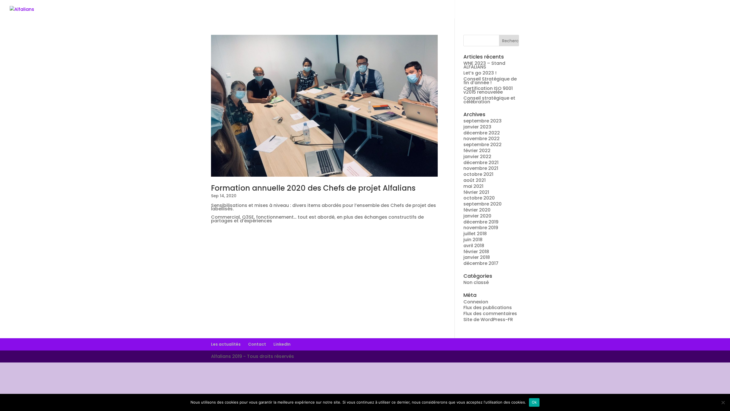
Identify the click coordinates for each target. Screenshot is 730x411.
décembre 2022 (481, 133)
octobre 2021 (478, 174)
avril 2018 (473, 245)
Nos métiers (655, 9)
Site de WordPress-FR (488, 319)
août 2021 (474, 180)
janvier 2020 (477, 216)
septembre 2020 (482, 204)
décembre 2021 (480, 162)
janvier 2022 (477, 156)
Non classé (476, 282)
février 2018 (476, 251)
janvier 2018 (476, 257)
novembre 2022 (481, 138)
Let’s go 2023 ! (479, 73)
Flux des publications (487, 307)
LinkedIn (282, 344)
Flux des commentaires (490, 313)
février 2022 (476, 150)
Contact (257, 344)
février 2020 (476, 210)
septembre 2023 (482, 121)
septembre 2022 (482, 144)
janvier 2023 (477, 127)
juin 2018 (472, 239)
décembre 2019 (480, 222)
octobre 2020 (479, 198)
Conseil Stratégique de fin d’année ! (490, 81)
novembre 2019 (480, 227)
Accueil (594, 9)
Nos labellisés (693, 9)
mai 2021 (473, 186)
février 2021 (476, 192)
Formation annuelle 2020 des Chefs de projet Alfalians (313, 188)
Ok (534, 402)
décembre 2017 (480, 263)
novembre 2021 (480, 168)
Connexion (475, 302)
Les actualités (226, 344)
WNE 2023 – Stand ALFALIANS (484, 65)
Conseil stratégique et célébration (489, 100)
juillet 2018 (475, 233)
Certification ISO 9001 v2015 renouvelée (488, 90)
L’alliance (622, 9)
